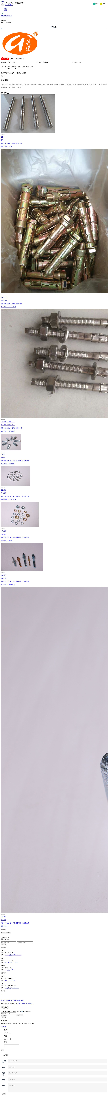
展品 (5, 8)
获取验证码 (20, 1015)
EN (5, 13)
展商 (5, 10)
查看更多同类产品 (5, 932)
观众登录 (9, 16)
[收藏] (3, 134)
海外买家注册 (6, 1011)
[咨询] (1, 134)
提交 (2, 1050)
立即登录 (3, 1017)
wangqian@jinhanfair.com (12, 988)
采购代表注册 (17, 1011)
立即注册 (3, 1026)
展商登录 (3, 16)
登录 (2, 5)
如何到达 (9, 1000)
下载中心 (15, 1000)
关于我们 (3, 1000)
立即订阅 (3, 944)
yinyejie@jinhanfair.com (11, 962)
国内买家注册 (27, 1011)
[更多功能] (4, 134)
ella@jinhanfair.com (10, 980)
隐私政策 (20, 1000)
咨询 (103, 3)
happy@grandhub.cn (10, 969)
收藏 (97, 3)
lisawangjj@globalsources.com (13, 955)
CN (2, 13)
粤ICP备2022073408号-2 (26, 1003)
